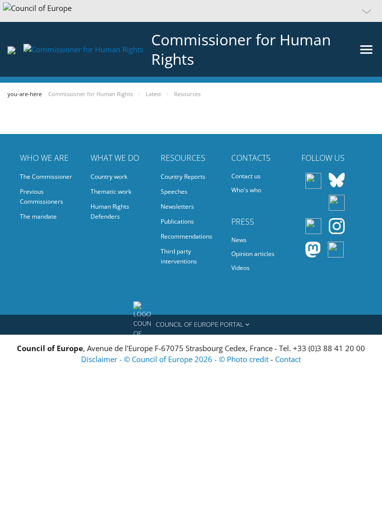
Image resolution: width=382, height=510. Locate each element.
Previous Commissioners (41, 196)
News (239, 240)
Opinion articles (253, 254)
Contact (288, 359)
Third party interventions (179, 256)
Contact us (246, 176)
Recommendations (186, 236)
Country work (109, 176)
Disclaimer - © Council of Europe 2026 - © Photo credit (176, 359)
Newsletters (177, 206)
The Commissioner (46, 176)
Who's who (246, 190)
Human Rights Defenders (110, 211)
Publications (177, 221)
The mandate (38, 216)
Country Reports (183, 176)
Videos (240, 267)
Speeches (174, 191)
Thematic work (111, 191)
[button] (191, 11)
